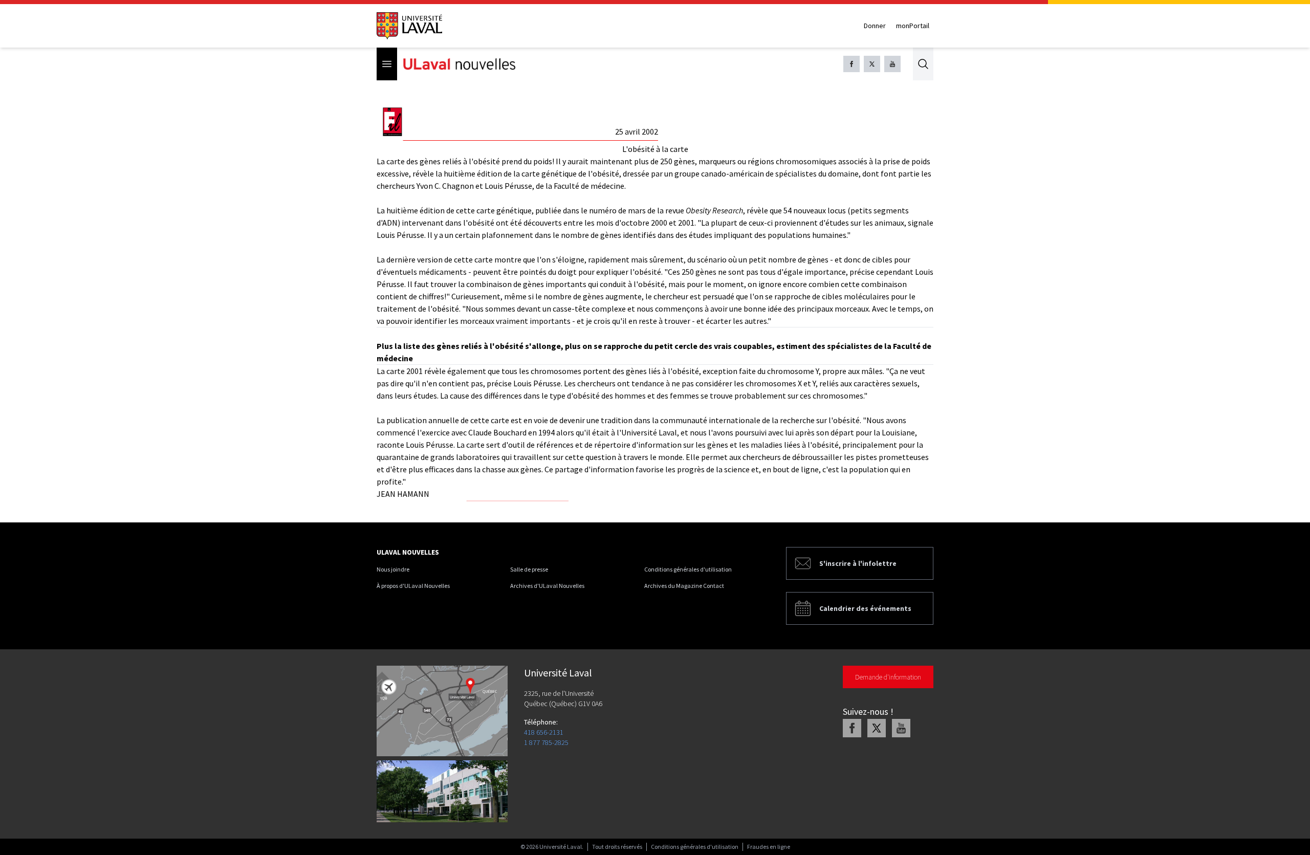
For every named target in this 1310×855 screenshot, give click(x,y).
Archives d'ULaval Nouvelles (547, 585)
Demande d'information (888, 677)
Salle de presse (529, 569)
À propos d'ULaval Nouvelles (413, 585)
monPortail (912, 25)
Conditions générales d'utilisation (688, 569)
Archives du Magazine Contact (684, 585)
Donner (875, 25)
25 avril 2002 (636, 131)
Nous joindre (393, 569)
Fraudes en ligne (768, 846)
